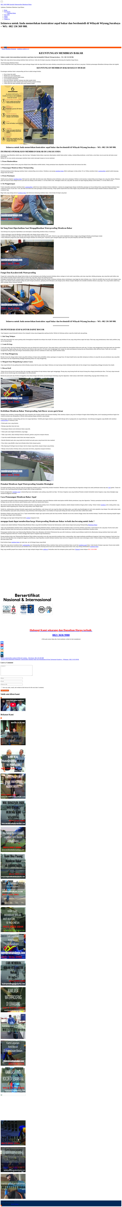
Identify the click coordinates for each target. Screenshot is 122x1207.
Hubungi (77, 549)
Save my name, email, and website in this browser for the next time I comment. (23, 687)
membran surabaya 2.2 (23, 49)
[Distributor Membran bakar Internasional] (13, 744)
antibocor (45, 549)
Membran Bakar (11, 13)
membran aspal (16, 492)
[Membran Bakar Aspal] (13, 771)
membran (103, 505)
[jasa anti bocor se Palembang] (13, 1171)
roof (109, 487)
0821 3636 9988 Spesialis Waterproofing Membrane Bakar (16, 4)
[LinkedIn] (61, 653)
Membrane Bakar (92, 525)
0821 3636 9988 (61, 634)
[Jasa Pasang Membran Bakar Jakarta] (13, 878)
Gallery (6, 17)
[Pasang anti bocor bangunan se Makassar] (13, 1038)
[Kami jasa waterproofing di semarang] (13, 1011)
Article (6, 16)
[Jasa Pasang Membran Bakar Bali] (13, 798)
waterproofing (102, 171)
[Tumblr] (61, 656)
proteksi (28, 518)
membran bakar (60, 171)
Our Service (7, 11)
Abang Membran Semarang (9, 49)
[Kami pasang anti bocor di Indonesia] (13, 1145)
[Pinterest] (61, 645)
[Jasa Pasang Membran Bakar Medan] (13, 825)
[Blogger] (61, 650)
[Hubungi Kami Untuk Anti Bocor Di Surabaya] (13, 851)
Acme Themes (14, 1204)
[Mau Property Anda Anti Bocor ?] (13, 1095)
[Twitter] (61, 648)
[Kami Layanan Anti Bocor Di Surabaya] (13, 958)
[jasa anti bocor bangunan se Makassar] (13, 1198)
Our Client (7, 14)
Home (5, 10)
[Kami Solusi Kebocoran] (13, 905)
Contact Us (7, 19)
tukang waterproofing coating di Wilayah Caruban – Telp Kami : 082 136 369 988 (22, 658)
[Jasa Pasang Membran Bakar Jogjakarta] (13, 985)
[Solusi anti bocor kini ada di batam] (13, 1065)
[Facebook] (61, 642)
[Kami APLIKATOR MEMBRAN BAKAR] (13, 931)
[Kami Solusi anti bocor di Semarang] (13, 1092)
